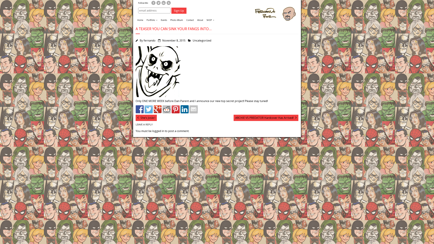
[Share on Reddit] (167, 109)
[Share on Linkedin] (185, 109)
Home (140, 20)
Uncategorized (202, 40)
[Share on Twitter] (149, 109)
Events (164, 20)
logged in (158, 131)
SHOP (209, 20)
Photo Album (176, 20)
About (200, 20)
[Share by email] (194, 109)
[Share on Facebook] (140, 109)
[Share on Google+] (158, 109)
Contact (190, 20)
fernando (149, 40)
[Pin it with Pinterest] (176, 109)
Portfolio (151, 20)
